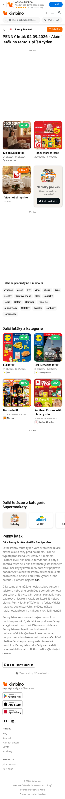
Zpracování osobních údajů (33, 794)
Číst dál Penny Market (19, 665)
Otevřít (56, 4)
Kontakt (6, 738)
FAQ (4, 733)
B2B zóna (7, 768)
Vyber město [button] (54, 20)
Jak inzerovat (9, 764)
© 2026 (32, 781)
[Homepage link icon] (16, 673)
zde (37, 580)
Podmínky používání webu (32, 789)
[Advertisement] (32, 84)
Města (5, 746)
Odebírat (56, 29)
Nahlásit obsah (10, 742)
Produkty (7, 751)
